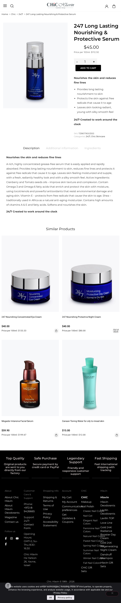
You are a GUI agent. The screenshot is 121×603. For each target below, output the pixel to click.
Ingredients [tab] (92, 148)
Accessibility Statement (50, 523)
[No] (112, 593)
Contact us (11, 521)
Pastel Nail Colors (93, 540)
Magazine (11, 517)
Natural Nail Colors (94, 536)
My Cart (67, 497)
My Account (69, 501)
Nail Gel (87, 515)
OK (50, 597)
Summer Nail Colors (91, 552)
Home (5, 14)
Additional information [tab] (62, 148)
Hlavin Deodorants (107, 503)
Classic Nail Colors (93, 511)
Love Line (106, 522)
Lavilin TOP (107, 518)
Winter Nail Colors (93, 558)
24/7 (21, 14)
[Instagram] (11, 538)
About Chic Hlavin (12, 499)
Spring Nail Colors (93, 545)
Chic (13, 14)
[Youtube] (17, 538)
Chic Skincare (98, 136)
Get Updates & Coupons (68, 518)
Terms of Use (48, 507)
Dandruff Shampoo (106, 556)
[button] (5, 6)
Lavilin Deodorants (107, 512)
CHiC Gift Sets (86, 569)
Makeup (86, 501)
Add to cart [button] (56, 330)
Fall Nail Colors (91, 562)
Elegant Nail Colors (90, 522)
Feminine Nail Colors (91, 530)
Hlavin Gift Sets (106, 564)
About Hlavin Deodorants (12, 509)
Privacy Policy (47, 515)
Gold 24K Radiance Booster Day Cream (108, 533)
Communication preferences (70, 508)
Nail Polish (87, 506)
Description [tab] (31, 148)
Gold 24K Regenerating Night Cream (108, 546)
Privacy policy (65, 597)
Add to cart (88, 68)
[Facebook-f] (6, 538)
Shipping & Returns (50, 499)
